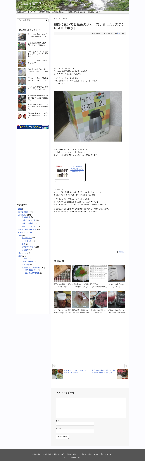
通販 (118, 33)
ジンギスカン (27, 238)
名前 (57, 421)
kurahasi (121, 252)
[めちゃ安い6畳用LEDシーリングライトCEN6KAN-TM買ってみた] (116, 273)
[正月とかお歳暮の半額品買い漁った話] (62, 273)
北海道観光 (26, 217)
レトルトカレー (28, 241)
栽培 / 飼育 (26, 264)
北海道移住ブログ (32, 3)
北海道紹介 (22, 215)
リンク (98, 12)
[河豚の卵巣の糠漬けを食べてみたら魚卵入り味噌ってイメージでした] (80, 299)
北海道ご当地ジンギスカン (77, 12)
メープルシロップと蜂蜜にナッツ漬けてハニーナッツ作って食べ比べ (62, 312)
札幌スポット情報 (28, 226)
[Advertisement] (90, 50)
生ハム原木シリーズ (26, 232)
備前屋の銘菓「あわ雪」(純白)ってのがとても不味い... (38, 71)
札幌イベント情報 (28, 220)
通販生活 (91, 12)
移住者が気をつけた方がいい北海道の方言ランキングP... (38, 115)
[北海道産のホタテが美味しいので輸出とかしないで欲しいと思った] (80, 273)
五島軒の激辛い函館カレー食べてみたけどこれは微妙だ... (38, 98)
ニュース (25, 258)
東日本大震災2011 (32, 273)
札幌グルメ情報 (28, 223)
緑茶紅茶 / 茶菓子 (44, 12)
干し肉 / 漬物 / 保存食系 (27, 229)
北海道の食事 (21, 12)
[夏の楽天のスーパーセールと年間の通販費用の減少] (98, 273)
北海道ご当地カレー (59, 12)
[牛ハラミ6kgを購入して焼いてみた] (98, 299)
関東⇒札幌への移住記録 (31, 268)
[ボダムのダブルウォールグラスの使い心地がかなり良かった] (116, 299)
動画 (20, 209)
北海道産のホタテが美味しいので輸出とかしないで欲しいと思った (80, 286)
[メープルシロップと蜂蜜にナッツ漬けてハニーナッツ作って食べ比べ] (62, 299)
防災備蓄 (25, 250)
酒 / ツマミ (22, 253)
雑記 (20, 256)
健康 (23, 244)
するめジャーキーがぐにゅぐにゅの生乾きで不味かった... (38, 107)
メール (58, 428)
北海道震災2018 (31, 270)
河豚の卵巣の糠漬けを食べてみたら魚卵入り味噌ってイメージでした (80, 312)
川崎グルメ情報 (28, 261)
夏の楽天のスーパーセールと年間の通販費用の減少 (98, 286)
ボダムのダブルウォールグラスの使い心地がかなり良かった (116, 312)
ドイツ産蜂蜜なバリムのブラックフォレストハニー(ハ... (38, 89)
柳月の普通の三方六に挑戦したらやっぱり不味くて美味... (38, 54)
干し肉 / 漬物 (32, 12)
